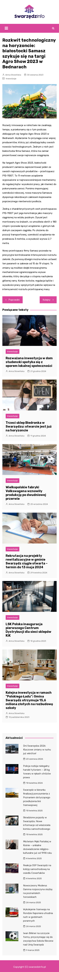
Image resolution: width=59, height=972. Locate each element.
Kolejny (46, 299)
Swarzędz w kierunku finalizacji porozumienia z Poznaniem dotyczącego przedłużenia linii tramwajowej (36, 797)
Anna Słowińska (13, 75)
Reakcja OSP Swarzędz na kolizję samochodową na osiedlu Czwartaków (37, 869)
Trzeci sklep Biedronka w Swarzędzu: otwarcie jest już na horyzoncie (29, 426)
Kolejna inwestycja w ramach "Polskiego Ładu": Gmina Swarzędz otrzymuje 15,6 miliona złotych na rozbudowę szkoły (29, 700)
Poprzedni (14, 299)
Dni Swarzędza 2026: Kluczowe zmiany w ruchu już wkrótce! (37, 749)
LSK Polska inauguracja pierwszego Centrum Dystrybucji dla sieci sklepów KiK (28, 629)
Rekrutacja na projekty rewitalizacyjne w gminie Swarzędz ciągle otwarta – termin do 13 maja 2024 (27, 561)
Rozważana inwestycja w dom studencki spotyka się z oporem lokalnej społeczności (29, 362)
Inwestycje (11, 78)
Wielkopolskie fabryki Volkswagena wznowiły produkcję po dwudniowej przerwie (26, 493)
